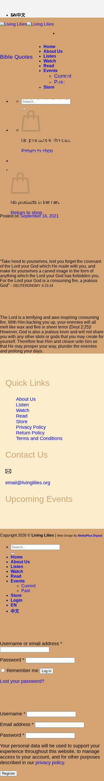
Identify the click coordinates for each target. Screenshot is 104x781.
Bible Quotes (16, 57)
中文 (21, 15)
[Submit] (13, 553)
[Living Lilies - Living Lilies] (27, 24)
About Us (53, 51)
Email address (17, 724)
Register (8, 773)
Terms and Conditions (39, 438)
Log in (46, 671)
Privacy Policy (31, 427)
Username (12, 713)
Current (28, 586)
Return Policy (30, 432)
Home (49, 46)
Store (21, 421)
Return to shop (26, 212)
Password (12, 660)
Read (48, 66)
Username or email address (31, 643)
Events (50, 70)
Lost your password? (22, 681)
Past (25, 590)
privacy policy (49, 762)
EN (14, 605)
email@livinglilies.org (27, 482)
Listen (49, 56)
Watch (49, 61)
